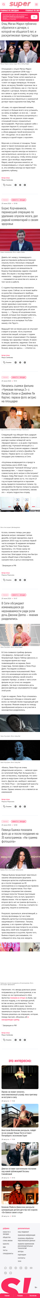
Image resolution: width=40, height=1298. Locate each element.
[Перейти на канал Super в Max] (5, 1267)
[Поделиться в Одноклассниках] (25, 185)
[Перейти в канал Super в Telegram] (15, 1267)
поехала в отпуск (18, 998)
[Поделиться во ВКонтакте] (16, 185)
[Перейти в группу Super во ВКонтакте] (10, 1267)
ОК (34, 17)
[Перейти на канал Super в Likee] (10, 1272)
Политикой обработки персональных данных (13, 16)
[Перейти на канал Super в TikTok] (5, 1272)
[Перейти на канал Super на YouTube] (31, 1267)
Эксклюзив (33, 1296)
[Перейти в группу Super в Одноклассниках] (20, 1267)
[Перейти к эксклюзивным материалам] (20, 10)
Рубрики (20, 1296)
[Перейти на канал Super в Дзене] (26, 1267)
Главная (7, 1296)
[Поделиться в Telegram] (20, 185)
